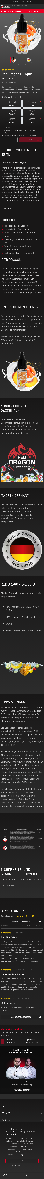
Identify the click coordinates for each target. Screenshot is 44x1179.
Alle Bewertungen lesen (21, 1017)
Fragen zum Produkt (22, 1090)
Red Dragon (20, 162)
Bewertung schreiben (21, 921)
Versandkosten (18, 130)
